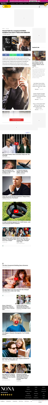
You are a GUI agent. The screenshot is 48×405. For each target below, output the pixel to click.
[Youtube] (9, 394)
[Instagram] (40, 5)
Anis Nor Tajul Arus (6, 34)
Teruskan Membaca (16, 119)
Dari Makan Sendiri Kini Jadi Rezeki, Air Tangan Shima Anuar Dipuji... (38, 63)
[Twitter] (42, 5)
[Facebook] (39, 5)
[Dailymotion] (39, 7)
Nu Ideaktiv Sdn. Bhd (40, 400)
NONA (3, 28)
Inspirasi (7, 28)
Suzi (33, 67)
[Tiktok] (43, 5)
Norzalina (36, 89)
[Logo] (3, 3)
